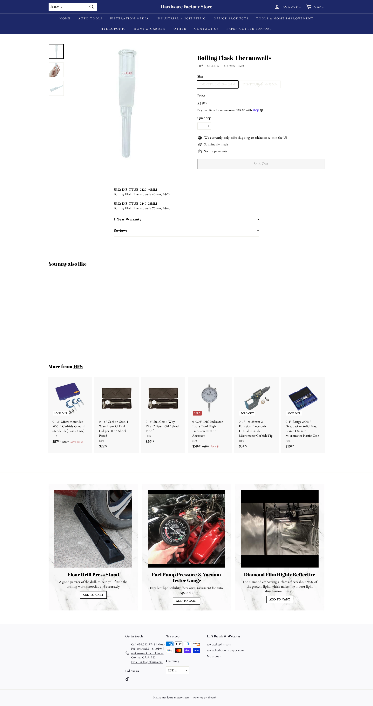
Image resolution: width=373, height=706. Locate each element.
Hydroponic (113, 29)
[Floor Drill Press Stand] (93, 529)
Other (179, 29)
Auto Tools (90, 18)
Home (65, 18)
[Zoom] (125, 102)
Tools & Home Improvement (285, 18)
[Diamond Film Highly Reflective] (280, 529)
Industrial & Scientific (181, 18)
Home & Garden (150, 29)
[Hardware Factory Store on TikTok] (127, 678)
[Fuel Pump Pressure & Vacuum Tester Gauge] (186, 529)
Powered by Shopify (204, 697)
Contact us (206, 29)
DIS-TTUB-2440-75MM (260, 84)
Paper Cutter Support (249, 29)
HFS (200, 66)
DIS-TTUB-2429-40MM (217, 84)
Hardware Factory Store (186, 6)
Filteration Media (129, 18)
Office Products (231, 18)
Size (200, 76)
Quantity (204, 118)
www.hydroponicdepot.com (225, 650)
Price (201, 96)
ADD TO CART (93, 595)
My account (214, 656)
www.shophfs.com (219, 644)
